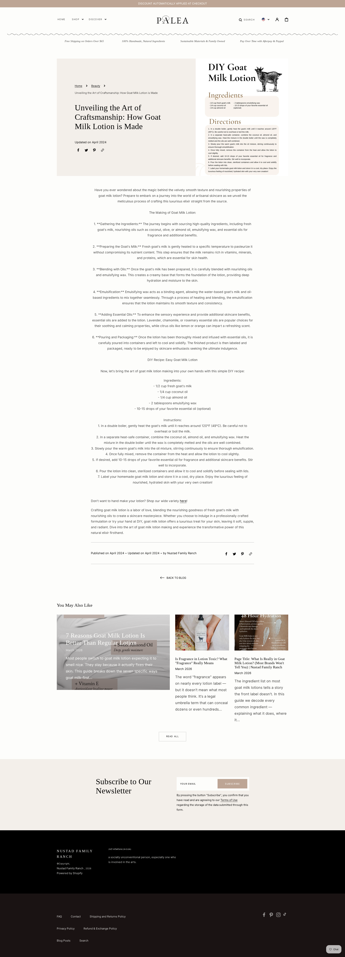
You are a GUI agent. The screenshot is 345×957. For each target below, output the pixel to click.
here (183, 501)
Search (83, 940)
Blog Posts (63, 940)
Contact (76, 916)
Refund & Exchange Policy (100, 928)
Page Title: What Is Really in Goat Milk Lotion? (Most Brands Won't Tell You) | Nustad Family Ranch (259, 663)
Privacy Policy (66, 928)
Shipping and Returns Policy (108, 916)
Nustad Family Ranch (70, 868)
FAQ (59, 916)
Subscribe (232, 783)
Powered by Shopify (69, 873)
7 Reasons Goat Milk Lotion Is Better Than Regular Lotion (105, 639)
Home (78, 86)
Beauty (95, 86)
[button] (247, 19)
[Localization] (265, 19)
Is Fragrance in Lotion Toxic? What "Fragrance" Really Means (201, 661)
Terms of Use (229, 800)
